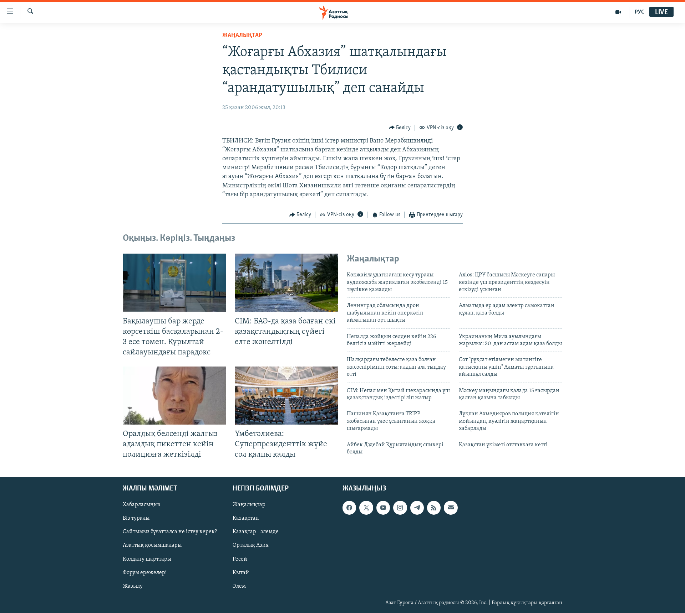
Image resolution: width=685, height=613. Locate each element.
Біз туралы (136, 518)
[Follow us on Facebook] (349, 507)
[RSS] (434, 507)
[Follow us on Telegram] (417, 507)
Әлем (239, 586)
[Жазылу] (450, 507)
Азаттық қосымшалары (152, 545)
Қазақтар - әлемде (256, 532)
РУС (639, 12)
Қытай (241, 572)
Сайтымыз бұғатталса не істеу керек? (170, 532)
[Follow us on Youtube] (383, 507)
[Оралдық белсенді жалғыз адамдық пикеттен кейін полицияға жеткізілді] (174, 396)
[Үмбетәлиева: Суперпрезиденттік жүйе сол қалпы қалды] (286, 396)
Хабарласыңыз (141, 505)
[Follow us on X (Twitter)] (366, 507)
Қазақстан (246, 518)
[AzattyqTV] (618, 12)
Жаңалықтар (249, 505)
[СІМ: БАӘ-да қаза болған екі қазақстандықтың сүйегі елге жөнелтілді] (286, 283)
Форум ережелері (145, 572)
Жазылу (133, 586)
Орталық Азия (251, 545)
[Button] (400, 128)
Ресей (240, 559)
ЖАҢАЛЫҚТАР (242, 35)
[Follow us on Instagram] (400, 507)
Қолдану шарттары (147, 559)
